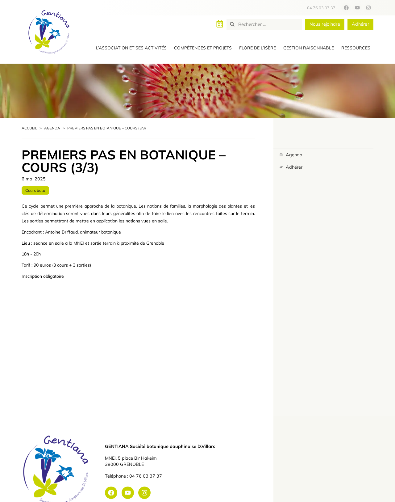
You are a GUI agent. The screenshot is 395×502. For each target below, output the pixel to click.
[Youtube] (357, 8)
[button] (131, 48)
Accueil (29, 128)
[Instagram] (368, 8)
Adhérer (294, 167)
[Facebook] (346, 8)
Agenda (52, 128)
